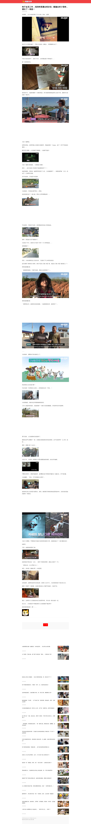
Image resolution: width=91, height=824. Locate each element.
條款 (30, 819)
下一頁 (45, 624)
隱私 (31, 819)
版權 (33, 819)
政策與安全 (27, 819)
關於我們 (23, 819)
